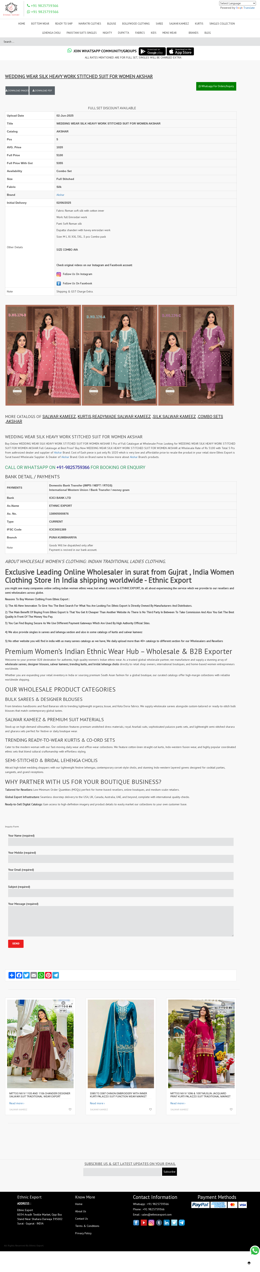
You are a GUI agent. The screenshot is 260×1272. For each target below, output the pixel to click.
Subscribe (170, 1171)
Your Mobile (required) (22, 852)
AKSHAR (14, 421)
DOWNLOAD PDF (43, 90)
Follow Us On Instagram (77, 274)
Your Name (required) (21, 835)
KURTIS (84, 416)
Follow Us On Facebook (77, 283)
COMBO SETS (210, 416)
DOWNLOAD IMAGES (18, 90)
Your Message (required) (23, 904)
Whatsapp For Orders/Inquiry (217, 86)
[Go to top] (249, 1263)
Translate (249, 8)
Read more (16, 1103)
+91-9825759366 (73, 467)
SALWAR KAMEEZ (59, 416)
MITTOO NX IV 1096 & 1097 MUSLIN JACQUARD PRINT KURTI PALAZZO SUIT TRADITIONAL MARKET (200, 1095)
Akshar (60, 195)
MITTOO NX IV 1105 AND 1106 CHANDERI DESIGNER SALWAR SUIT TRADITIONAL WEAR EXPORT (39, 1095)
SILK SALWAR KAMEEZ (174, 416)
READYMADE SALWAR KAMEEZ (121, 416)
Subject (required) (19, 887)
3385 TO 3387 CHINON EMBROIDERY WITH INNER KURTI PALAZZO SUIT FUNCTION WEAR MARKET (118, 1095)
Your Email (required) (21, 869)
